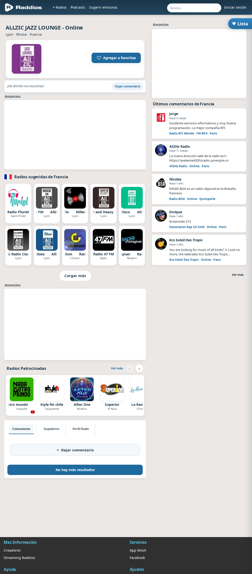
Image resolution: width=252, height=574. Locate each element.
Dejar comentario (127, 86)
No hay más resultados (75, 469)
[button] (116, 58)
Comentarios (21, 429)
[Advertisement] (75, 134)
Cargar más (75, 275)
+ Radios (60, 7)
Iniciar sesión (235, 7)
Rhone (21, 34)
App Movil (138, 550)
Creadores (12, 550)
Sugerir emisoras (103, 7)
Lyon (9, 34)
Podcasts (78, 7)
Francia (36, 34)
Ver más (117, 368)
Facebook (137, 557)
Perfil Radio (81, 429)
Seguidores (52, 429)
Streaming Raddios (19, 557)
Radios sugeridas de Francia (41, 177)
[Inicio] (23, 7)
